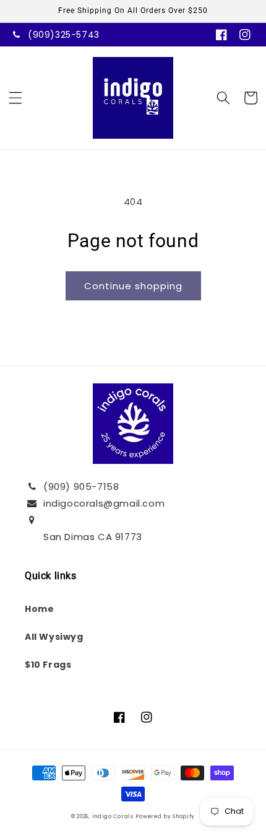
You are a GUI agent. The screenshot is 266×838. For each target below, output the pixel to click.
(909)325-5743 (64, 34)
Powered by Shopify (165, 816)
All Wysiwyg (54, 637)
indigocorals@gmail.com (104, 503)
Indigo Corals (113, 816)
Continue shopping (133, 285)
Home (39, 609)
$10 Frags (48, 664)
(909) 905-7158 (81, 486)
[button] (15, 97)
